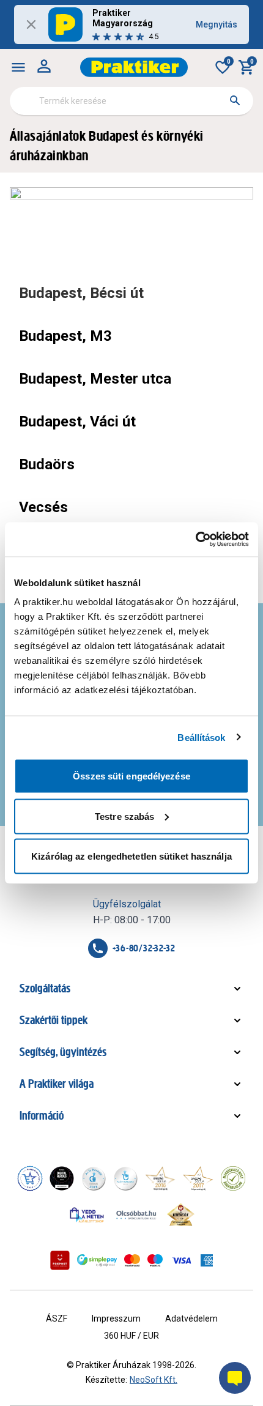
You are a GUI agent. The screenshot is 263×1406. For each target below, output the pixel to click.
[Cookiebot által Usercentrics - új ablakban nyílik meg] (195, 540)
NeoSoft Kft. (153, 1380)
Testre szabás (124, 816)
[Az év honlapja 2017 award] (198, 1178)
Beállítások (201, 737)
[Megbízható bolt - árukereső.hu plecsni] (233, 1178)
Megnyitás (216, 24)
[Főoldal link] (134, 67)
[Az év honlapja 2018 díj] (93, 1178)
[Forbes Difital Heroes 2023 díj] (62, 1178)
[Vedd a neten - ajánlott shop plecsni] (87, 1214)
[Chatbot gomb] (235, 1378)
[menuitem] (18, 67)
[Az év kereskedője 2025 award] (180, 1214)
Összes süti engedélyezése (131, 776)
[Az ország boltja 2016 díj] (160, 1178)
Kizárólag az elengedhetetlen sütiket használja (131, 856)
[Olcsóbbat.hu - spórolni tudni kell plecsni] (137, 1214)
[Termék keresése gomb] (235, 100)
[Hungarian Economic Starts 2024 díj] (30, 1178)
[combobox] (131, 101)
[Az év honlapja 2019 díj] (125, 1178)
